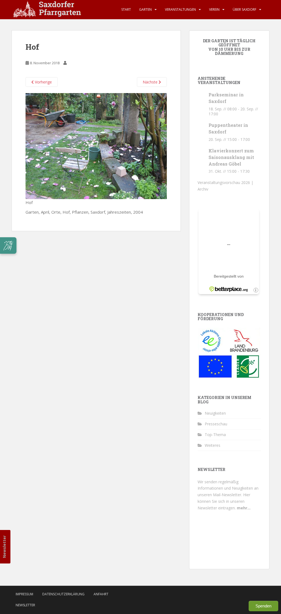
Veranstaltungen (180, 9)
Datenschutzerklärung (63, 594)
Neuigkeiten (215, 413)
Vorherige (43, 82)
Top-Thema (215, 434)
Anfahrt (101, 594)
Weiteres (212, 445)
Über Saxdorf (244, 9)
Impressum (24, 594)
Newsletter (4, 546)
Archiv (203, 189)
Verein (214, 9)
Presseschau (216, 423)
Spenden (263, 606)
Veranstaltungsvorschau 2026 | (225, 182)
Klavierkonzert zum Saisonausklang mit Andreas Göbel (231, 157)
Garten (145, 9)
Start (126, 9)
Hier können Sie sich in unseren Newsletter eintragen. (224, 501)
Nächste (151, 82)
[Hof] (96, 145)
